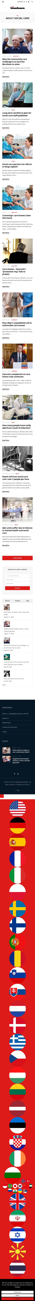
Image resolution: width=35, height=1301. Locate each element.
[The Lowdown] (18, 8)
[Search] (32, 2)
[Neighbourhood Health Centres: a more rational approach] (7, 626)
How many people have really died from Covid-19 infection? (16, 426)
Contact (4, 732)
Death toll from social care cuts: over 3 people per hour (15, 477)
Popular (17, 601)
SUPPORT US (21, 2)
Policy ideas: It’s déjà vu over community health (21, 751)
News (13, 110)
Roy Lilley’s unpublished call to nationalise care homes (17, 324)
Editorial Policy (6, 723)
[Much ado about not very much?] (7, 676)
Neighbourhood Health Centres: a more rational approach (21, 760)
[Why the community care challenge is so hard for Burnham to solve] (7, 643)
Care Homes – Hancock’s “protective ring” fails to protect (14, 271)
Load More (17, 558)
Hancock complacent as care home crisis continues (16, 375)
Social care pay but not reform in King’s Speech (17, 165)
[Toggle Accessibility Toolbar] (2, 796)
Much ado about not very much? (14, 678)
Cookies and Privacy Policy (9, 727)
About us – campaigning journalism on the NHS (15, 713)
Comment (14, 320)
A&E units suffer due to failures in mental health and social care (17, 530)
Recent (7, 601)
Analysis (15, 56)
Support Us (5, 718)
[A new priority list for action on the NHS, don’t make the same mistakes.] (7, 659)
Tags (27, 601)
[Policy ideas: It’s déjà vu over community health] (7, 610)
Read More (5, 77)
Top (18, 790)
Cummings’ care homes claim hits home (16, 216)
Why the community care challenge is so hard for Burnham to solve (14, 61)
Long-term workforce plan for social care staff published (16, 114)
